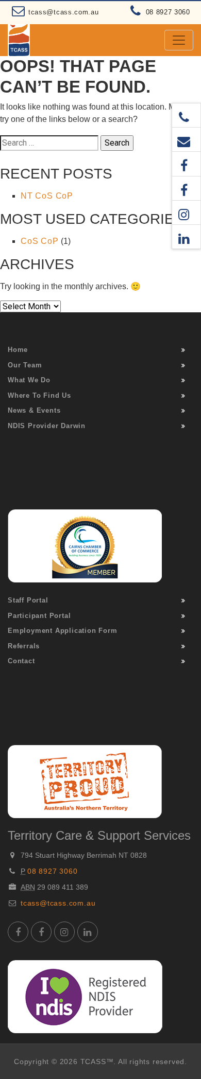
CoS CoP (40, 241)
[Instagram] (186, 212)
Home (18, 349)
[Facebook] (186, 163)
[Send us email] (186, 139)
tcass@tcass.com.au (63, 12)
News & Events (34, 410)
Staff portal (28, 600)
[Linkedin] (186, 236)
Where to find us (39, 395)
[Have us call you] (186, 115)
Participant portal (39, 616)
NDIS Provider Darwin (47, 426)
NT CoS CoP (47, 195)
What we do (29, 380)
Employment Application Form (63, 630)
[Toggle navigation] (178, 40)
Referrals (24, 646)
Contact (21, 661)
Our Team (25, 365)
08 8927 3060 (168, 12)
